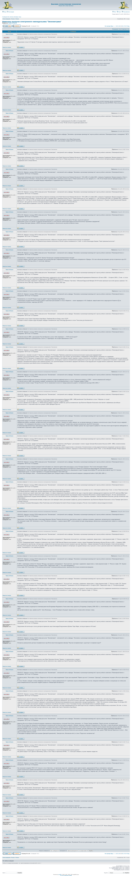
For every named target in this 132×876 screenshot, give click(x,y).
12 (116, 26)
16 (122, 26)
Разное (13, 18)
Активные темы (17, 16)
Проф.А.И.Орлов (12, 23)
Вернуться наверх (7, 47)
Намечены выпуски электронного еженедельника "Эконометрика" (31, 22)
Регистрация (11, 11)
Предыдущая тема (116, 29)
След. (128, 26)
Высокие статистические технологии (66, 4)
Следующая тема (125, 29)
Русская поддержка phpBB (66, 875)
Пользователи (126, 11)
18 (125, 26)
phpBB (59, 874)
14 (119, 26)
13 (117, 26)
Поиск (119, 11)
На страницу (107, 26)
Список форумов (6, 18)
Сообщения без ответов (7, 16)
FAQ (115, 11)
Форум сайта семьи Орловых (66, 5)
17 (124, 26)
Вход (5, 11)
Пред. (112, 26)
